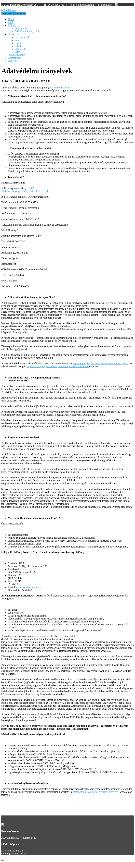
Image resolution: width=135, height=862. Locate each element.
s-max (17, 40)
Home (11, 19)
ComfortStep (14, 57)
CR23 (17, 46)
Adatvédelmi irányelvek (26, 31)
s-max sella (20, 49)
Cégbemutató (21, 28)
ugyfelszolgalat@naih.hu (28, 587)
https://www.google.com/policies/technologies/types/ (100, 363)
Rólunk (12, 25)
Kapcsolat (13, 60)
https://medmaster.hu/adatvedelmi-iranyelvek (96, 791)
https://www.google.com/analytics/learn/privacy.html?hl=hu (58, 366)
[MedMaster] (8, 10)
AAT (10, 22)
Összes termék (21, 37)
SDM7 (18, 51)
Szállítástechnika (16, 54)
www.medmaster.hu (59, 87)
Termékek (13, 34)
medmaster (106, 4)
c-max (17, 43)
